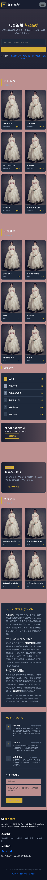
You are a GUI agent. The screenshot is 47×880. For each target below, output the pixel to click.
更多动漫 (7, 503)
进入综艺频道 (13, 486)
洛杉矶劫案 (36, 56)
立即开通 (12, 436)
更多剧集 (7, 235)
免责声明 (15, 874)
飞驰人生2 (26, 56)
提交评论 (15, 800)
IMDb (12, 838)
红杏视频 (14, 5)
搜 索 (23, 49)
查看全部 (7, 85)
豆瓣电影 (4, 838)
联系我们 (32, 874)
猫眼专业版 (29, 838)
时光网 (19, 838)
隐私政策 (23, 874)
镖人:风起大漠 (16, 56)
